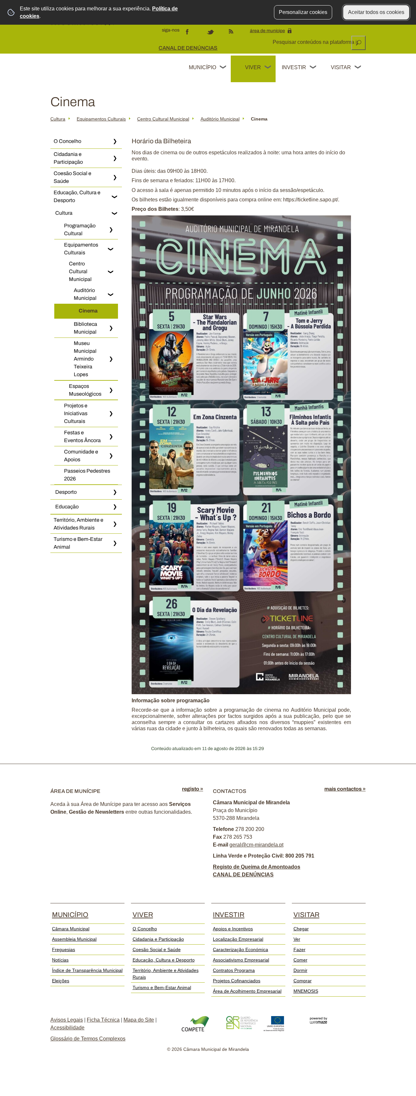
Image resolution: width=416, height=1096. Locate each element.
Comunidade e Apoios (81, 455)
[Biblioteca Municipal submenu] (111, 328)
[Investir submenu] (313, 68)
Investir (294, 67)
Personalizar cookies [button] (303, 12)
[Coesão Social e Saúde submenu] (115, 177)
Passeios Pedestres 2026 (87, 474)
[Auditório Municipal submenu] (111, 294)
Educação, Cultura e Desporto (77, 196)
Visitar (341, 67)
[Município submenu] (223, 68)
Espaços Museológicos (85, 390)
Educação (67, 506)
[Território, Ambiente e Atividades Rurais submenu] (115, 524)
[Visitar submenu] (358, 68)
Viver (253, 67)
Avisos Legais (66, 1020)
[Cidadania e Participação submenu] (115, 158)
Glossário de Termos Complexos (87, 1038)
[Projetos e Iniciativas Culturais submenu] (111, 413)
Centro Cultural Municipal (163, 118)
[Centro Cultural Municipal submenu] (111, 271)
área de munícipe (267, 30)
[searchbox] (316, 42)
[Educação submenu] (115, 507)
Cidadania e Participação (68, 158)
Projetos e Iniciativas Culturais (75, 413)
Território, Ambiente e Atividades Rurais (78, 523)
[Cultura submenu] (115, 213)
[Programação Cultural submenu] (111, 229)
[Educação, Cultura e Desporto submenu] (115, 196)
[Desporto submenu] (115, 492)
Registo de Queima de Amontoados (256, 867)
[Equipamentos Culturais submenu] (111, 248)
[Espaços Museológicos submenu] (111, 390)
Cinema (88, 310)
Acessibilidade (67, 1027)
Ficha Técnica (103, 1020)
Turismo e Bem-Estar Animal (78, 543)
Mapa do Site (139, 1020)
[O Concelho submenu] (115, 141)
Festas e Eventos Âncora (82, 436)
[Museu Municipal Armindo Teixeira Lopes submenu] (111, 359)
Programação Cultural (80, 229)
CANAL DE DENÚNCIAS (188, 48)
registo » (192, 789)
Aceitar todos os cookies (376, 12)
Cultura (57, 118)
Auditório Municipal (220, 118)
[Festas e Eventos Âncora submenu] (111, 436)
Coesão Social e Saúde (72, 177)
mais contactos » (345, 789)
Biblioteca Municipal (85, 328)
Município (202, 67)
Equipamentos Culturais (101, 118)
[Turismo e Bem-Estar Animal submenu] (115, 543)
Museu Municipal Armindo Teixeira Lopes (85, 358)
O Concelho (67, 141)
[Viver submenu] (268, 68)
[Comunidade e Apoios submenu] (111, 455)
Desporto (66, 492)
